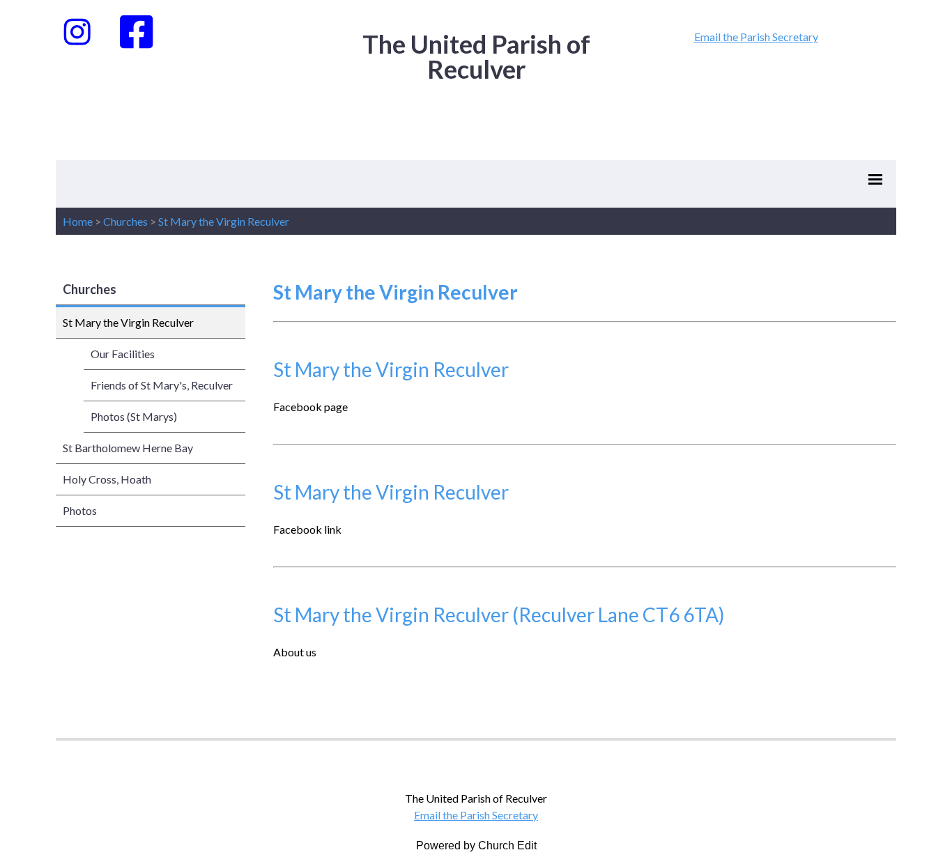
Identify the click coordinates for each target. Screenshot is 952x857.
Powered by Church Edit (476, 845)
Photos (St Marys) (134, 416)
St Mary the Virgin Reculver (223, 221)
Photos (80, 510)
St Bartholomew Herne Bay (128, 447)
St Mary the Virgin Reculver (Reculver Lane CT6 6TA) (499, 614)
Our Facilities (123, 353)
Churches (125, 221)
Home (78, 221)
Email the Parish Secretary (756, 36)
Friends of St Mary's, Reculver (162, 385)
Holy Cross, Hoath (107, 479)
